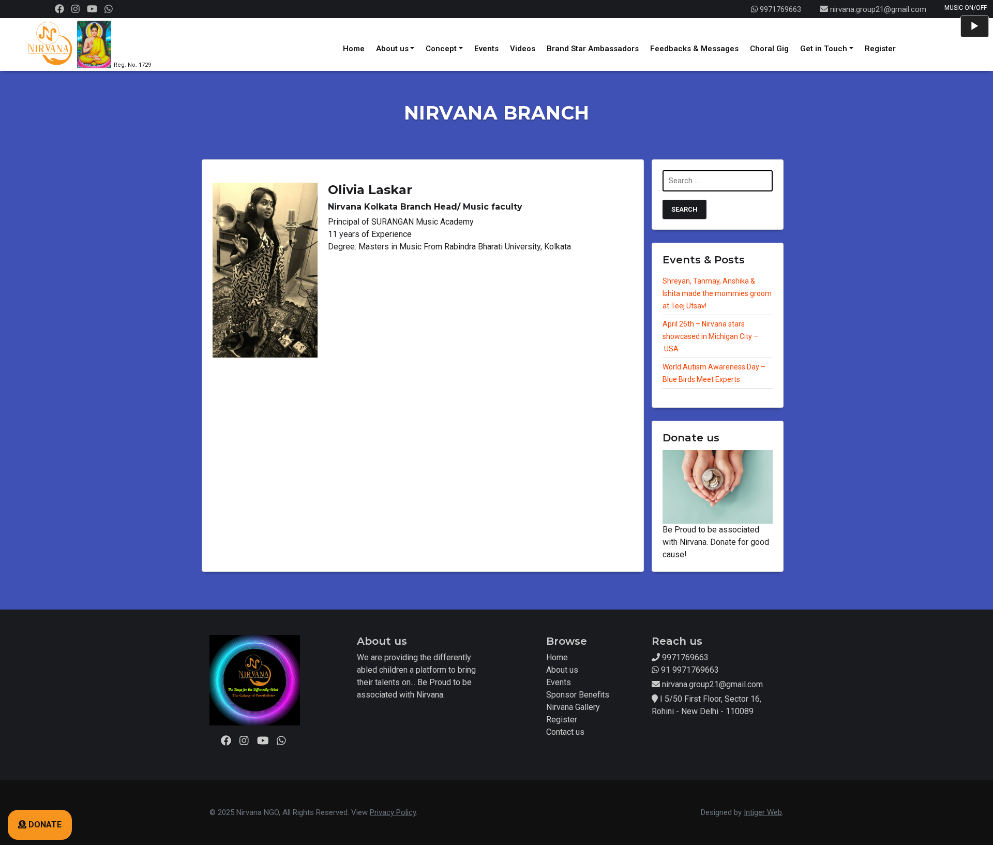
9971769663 (779, 9)
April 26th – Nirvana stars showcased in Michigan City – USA (710, 336)
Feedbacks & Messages (694, 48)
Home (354, 48)
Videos (522, 48)
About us (392, 48)
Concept (441, 48)
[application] (974, 26)
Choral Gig (769, 48)
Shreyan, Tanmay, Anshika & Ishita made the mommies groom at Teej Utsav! (717, 293)
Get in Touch (823, 48)
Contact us (565, 732)
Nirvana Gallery (573, 707)
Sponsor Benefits (577, 695)
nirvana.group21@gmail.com (878, 9)
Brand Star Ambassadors (593, 48)
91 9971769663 (689, 670)
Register (880, 48)
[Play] (974, 26)
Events (486, 48)
